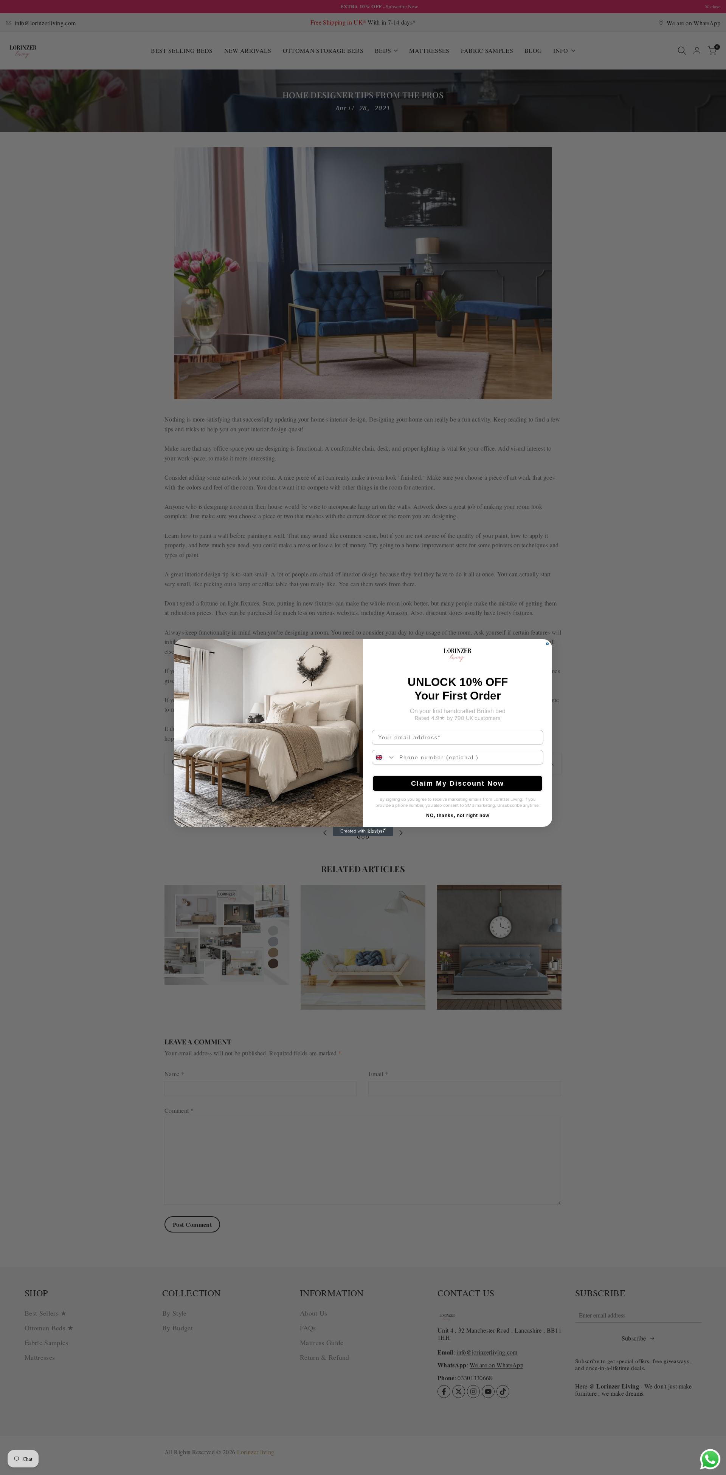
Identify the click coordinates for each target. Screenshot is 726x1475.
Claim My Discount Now (457, 783)
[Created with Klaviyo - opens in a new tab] (363, 831)
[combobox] (384, 757)
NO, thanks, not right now (457, 815)
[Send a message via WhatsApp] (710, 1459)
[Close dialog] (547, 644)
